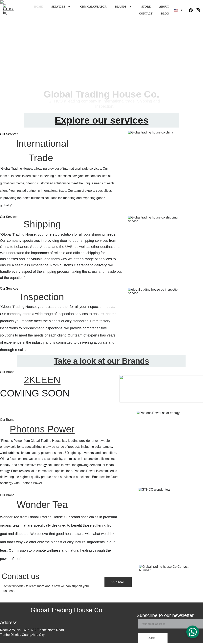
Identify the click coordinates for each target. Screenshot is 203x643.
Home (38, 6)
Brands (120, 6)
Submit (152, 637)
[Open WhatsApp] (192, 632)
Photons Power (42, 429)
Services (58, 6)
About (164, 6)
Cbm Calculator (93, 6)
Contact (145, 13)
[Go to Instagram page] (198, 10)
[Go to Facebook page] (192, 10)
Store (146, 6)
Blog (165, 13)
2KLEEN (42, 380)
